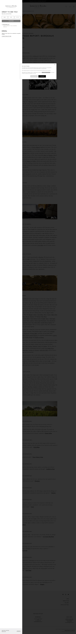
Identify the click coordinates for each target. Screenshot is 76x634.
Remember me (6, 24)
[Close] (55, 64)
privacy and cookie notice (46, 72)
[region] (38, 71)
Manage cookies (34, 76)
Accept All (42, 76)
